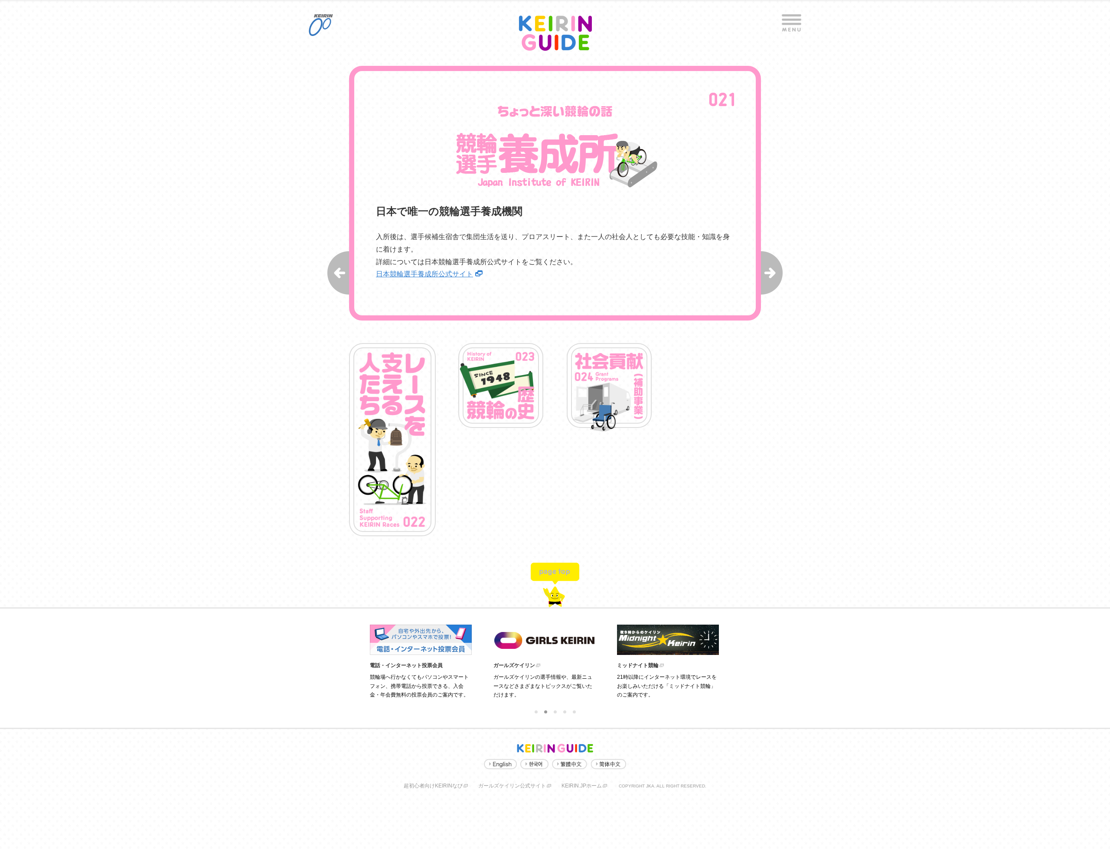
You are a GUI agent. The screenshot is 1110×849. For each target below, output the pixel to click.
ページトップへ (555, 583)
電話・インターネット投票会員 (406, 665)
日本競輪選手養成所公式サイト (424, 274)
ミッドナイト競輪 (638, 665)
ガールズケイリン (514, 665)
